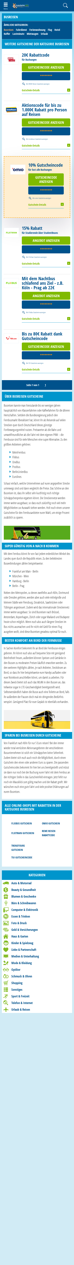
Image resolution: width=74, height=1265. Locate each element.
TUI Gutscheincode (21, 857)
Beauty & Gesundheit (23, 890)
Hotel (57, 30)
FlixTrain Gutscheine (35, 257)
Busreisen (8, 30)
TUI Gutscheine (33, 363)
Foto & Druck (19, 923)
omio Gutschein (51, 823)
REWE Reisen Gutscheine (36, 83)
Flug (50, 30)
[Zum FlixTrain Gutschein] (11, 233)
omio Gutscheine (40, 198)
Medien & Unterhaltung (25, 956)
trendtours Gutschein (18, 848)
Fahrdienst (21, 30)
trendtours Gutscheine (35, 139)
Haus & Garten (19, 936)
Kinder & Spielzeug (22, 943)
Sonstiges (16, 989)
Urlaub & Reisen (20, 1009)
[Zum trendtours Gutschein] (11, 110)
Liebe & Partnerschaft (23, 950)
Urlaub (44, 34)
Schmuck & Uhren (21, 976)
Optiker (15, 970)
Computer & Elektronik (24, 910)
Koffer (7, 34)
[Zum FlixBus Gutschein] (11, 283)
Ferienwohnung (37, 30)
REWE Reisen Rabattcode (48, 833)
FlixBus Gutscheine (34, 312)
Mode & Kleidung (21, 963)
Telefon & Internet (22, 1003)
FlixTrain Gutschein (22, 833)
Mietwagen (32, 34)
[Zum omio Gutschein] (17, 169)
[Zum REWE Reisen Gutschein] (11, 59)
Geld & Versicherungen (24, 930)
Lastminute (18, 34)
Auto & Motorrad (21, 883)
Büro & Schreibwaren (23, 903)
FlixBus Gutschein (21, 823)
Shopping (16, 983)
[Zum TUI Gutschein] (11, 338)
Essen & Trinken (20, 916)
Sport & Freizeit (20, 996)
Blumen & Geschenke (23, 896)
